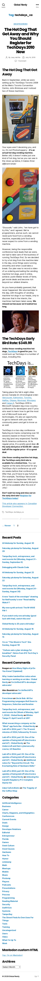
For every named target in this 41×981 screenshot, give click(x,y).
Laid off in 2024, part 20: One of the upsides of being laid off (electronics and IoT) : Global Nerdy (19, 740)
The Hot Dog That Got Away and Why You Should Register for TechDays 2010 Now (20, 41)
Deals (4, 823)
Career (5, 809)
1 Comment (22, 61)
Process (6, 894)
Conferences (8, 816)
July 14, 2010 (30, 57)
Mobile (5, 872)
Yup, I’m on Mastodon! (12, 955)
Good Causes (8, 849)
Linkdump (6, 862)
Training (6, 927)
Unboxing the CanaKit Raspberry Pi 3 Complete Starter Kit (20, 780)
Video (5, 937)
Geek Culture (8, 845)
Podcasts (6, 885)
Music (5, 875)
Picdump (6, 878)
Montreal (21, 400)
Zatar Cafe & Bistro (10, 788)
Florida (5, 839)
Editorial (6, 832)
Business (6, 806)
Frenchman (7, 698)
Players (5, 881)
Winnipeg (31, 400)
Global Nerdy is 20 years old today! (18, 624)
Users (5, 933)
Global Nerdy (20, 4)
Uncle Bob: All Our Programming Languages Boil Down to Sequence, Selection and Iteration (19, 701)
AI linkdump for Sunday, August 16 (18, 629)
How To (5, 855)
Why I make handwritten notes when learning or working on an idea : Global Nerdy (19, 679)
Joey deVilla (15, 57)
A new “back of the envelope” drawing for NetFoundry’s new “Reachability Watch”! (20, 599)
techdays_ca (19, 512)
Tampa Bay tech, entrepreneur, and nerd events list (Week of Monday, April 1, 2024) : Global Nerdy (20, 712)
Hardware (6, 852)
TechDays (12, 351)
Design (5, 826)
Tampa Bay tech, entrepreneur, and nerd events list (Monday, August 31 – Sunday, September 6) (19, 559)
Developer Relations (11, 829)
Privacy (5, 891)
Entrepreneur (8, 836)
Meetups (6, 868)
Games (5, 842)
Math (4, 865)
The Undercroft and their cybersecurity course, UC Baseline (18, 746)
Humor (5, 859)
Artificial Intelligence (12, 803)
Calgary (9, 403)
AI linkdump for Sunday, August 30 (18, 543)
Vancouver (7, 397)
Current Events (9, 819)
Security (6, 904)
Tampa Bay (7, 914)
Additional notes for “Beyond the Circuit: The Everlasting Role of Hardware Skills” (19, 763)
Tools (4, 924)
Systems (6, 911)
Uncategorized (21, 24)
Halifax (5, 400)
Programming (8, 898)
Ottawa (13, 400)
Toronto (27, 397)
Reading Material (10, 901)
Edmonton (18, 397)
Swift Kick (6, 908)
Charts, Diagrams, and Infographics (18, 813)
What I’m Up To (9, 940)
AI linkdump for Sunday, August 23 (18, 572)
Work (4, 943)
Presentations (8, 888)
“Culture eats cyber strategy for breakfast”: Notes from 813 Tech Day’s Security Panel (20, 653)
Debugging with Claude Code (15, 567)
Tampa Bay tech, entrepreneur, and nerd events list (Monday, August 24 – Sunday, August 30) (19, 588)
